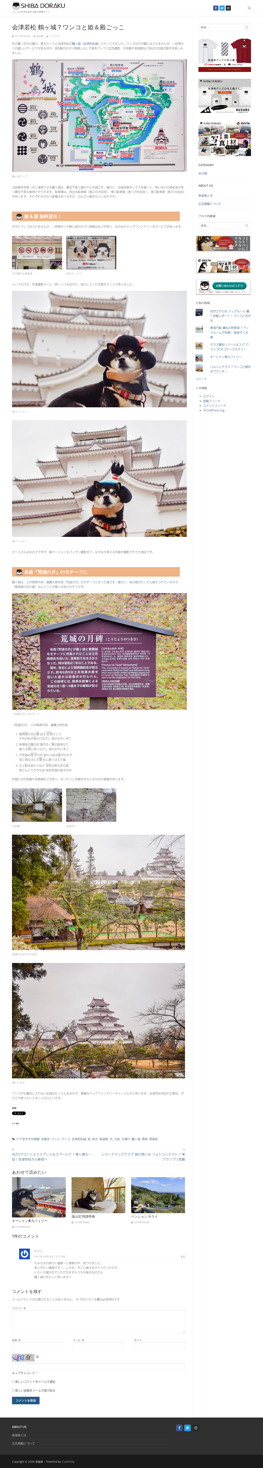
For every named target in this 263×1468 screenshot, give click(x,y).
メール (78, 1340)
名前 (16, 1340)
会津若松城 (79, 1139)
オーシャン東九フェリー (29, 1221)
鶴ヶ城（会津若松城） (86, 43)
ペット (55, 1139)
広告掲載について (209, 204)
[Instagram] (228, 8)
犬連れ (125, 1139)
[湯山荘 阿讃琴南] (98, 1195)
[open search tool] (249, 8)
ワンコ (66, 1139)
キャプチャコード (23, 1373)
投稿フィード (211, 401)
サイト (138, 1340)
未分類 (39, 36)
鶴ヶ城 (136, 1139)
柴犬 (95, 1139)
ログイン (209, 396)
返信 (183, 1256)
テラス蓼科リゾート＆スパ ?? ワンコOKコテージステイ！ (229, 346)
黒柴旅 (153, 1139)
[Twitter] (222, 8)
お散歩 (45, 1139)
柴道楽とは (205, 195)
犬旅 (117, 1139)
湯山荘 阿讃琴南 (83, 1216)
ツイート (201, 379)
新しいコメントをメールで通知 (35, 1381)
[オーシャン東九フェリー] (39, 1197)
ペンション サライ (144, 1216)
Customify (68, 1462)
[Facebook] (215, 8)
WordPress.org (213, 410)
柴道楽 (103, 1139)
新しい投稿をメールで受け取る (35, 1390)
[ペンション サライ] (158, 1195)
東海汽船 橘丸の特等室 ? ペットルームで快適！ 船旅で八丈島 (229, 332)
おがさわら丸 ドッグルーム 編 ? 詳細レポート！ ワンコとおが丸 (230, 316)
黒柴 (145, 1139)
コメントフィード (214, 405)
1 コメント (54, 36)
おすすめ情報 (31, 1139)
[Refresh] (38, 1356)
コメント (19, 1308)
